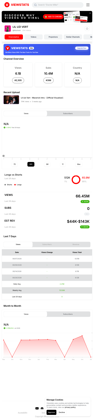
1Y (63, 164)
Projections (53, 37)
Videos (33, 37)
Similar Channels (73, 37)
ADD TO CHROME (55, 17)
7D (15, 164)
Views (26, 113)
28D (30, 164)
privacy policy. (70, 407)
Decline (62, 412)
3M (47, 164)
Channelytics (13, 37)
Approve (51, 412)
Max (78, 164)
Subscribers (68, 113)
